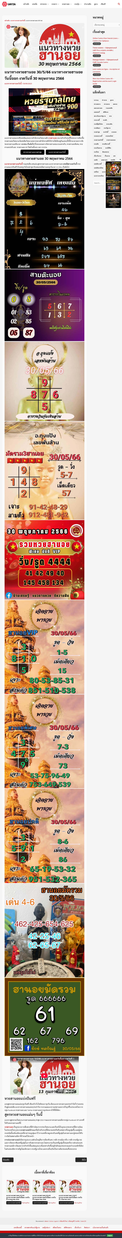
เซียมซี (103, 4)
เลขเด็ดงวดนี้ (98, 164)
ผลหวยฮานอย (98, 108)
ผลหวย (115, 104)
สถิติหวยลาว (68, 1228)
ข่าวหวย (104, 100)
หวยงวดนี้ (97, 120)
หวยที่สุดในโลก (98, 124)
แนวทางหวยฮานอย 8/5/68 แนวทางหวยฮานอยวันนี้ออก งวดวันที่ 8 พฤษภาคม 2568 (44, 1197)
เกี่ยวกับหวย (97, 156)
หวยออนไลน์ (109, 136)
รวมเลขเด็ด (109, 108)
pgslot (56, 1221)
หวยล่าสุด (97, 132)
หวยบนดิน (109, 124)
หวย (110, 116)
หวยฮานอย (65, 4)
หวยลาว (54, 4)
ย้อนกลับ (6, 1160)
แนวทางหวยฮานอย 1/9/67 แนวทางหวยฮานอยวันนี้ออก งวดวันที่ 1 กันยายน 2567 (70, 1197)
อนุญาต (110, 1235)
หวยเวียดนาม (98, 148)
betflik (77, 1221)
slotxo (51, 1221)
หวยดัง (105, 120)
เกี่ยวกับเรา (78, 1228)
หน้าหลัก (26, 4)
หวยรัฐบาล (107, 128)
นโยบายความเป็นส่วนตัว (100, 1228)
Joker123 (83, 1221)
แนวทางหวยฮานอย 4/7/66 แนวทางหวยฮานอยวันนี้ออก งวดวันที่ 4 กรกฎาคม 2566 (18, 1197)
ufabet (46, 1221)
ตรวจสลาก (97, 104)
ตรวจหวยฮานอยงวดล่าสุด (32, 152)
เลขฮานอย (104, 160)
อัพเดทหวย (105, 152)
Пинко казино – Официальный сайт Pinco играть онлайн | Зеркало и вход (105, 50)
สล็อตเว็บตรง (57, 1228)
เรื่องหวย (107, 156)
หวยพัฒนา (97, 128)
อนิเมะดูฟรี (71, 1221)
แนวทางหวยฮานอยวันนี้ (18, 20)
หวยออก (114, 132)
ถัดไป (84, 1160)
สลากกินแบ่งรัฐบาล (100, 116)
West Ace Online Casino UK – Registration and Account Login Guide (104, 81)
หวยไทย (96, 152)
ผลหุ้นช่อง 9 (46, 1228)
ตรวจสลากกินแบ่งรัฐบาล (32, 1228)
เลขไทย (96, 172)
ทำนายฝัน (87, 4)
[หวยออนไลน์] (44, 100)
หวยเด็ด (96, 144)
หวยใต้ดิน (108, 148)
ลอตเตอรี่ (97, 112)
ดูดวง (96, 4)
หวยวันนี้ (105, 132)
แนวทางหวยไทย (99, 176)
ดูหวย (112, 100)
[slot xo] (44, 123)
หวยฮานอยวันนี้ (98, 140)
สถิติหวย (105, 112)
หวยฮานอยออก (111, 140)
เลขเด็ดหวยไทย (98, 168)
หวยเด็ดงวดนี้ (106, 144)
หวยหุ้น (76, 4)
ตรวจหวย (43, 4)
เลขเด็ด (34, 4)
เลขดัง (96, 160)
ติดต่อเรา (87, 1228)
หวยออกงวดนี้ (98, 136)
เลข (114, 156)
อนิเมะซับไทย (63, 1221)
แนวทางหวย (105, 172)
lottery (96, 100)
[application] (48, 4)
